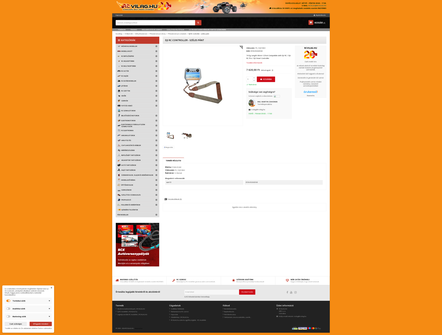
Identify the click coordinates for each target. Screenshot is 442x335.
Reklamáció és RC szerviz (152, 30)
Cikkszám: (250, 48)
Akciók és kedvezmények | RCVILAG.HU (131, 309)
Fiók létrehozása (230, 314)
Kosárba (266, 79)
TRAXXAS (133, 30)
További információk (254, 63)
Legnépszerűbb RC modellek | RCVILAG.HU (132, 314)
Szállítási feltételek (175, 30)
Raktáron (169, 173)
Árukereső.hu (310, 95)
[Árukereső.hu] (311, 92)
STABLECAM (176, 167)
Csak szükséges (15, 324)
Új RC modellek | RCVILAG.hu (127, 312)
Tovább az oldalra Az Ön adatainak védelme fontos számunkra (28, 328)
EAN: (248, 51)
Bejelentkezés (229, 312)
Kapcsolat (119, 15)
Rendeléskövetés (230, 309)
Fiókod (226, 305)
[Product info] (310, 54)
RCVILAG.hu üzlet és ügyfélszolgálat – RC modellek (188, 320)
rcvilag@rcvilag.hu (317, 5)
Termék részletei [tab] (173, 160)
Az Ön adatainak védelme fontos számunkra (207, 30)
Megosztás (169, 147)
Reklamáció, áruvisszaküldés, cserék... (237, 317)
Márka (168, 167)
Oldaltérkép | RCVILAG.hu (180, 317)
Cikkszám (169, 170)
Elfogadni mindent (40, 324)
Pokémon (122, 30)
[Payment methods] (309, 328)
